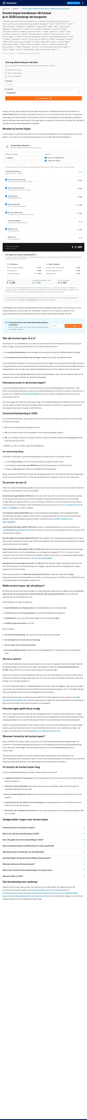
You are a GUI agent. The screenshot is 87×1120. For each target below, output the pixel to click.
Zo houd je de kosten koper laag (21, 767)
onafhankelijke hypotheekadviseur (16, 530)
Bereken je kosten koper (17, 128)
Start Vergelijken (72, 326)
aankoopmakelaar (32, 394)
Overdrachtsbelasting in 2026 (20, 413)
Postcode (8, 81)
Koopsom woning (11, 154)
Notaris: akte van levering (16, 180)
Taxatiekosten (13, 196)
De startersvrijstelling (13, 451)
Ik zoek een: (9, 89)
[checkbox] (45, 158)
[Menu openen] (82, 3)
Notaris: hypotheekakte (16, 188)
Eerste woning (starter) (55, 158)
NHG (29, 577)
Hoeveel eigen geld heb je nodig (21, 708)
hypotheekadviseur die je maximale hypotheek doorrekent (26, 893)
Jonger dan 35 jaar (54, 161)
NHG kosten (12, 237)
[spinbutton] (23, 158)
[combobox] (43, 93)
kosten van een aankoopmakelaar (38, 558)
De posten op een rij (14, 482)
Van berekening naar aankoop (20, 881)
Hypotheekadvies (14, 204)
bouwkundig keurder (21, 896)
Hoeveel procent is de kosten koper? (24, 382)
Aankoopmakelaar (14, 221)
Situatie (47, 154)
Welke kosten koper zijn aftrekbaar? (24, 585)
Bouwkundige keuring (15, 212)
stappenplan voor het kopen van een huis (43, 731)
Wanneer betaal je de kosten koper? (24, 736)
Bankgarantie (12, 229)
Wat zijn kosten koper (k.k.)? (19, 338)
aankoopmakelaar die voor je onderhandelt (48, 890)
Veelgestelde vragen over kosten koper (25, 819)
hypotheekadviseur (32, 300)
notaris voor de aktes (43, 896)
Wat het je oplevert (12, 658)
